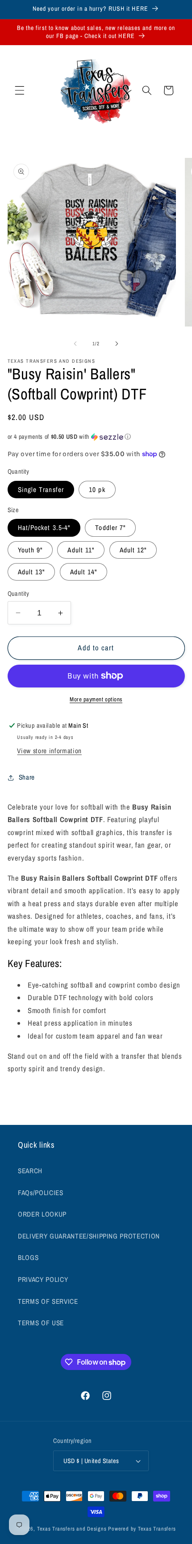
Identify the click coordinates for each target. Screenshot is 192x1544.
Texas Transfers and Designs (72, 1528)
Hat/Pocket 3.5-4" (44, 527)
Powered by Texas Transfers (141, 1528)
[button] (19, 90)
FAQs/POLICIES (40, 1192)
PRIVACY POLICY (43, 1279)
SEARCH (30, 1170)
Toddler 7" (110, 527)
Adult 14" (83, 572)
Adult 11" (80, 550)
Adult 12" (133, 550)
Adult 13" (31, 572)
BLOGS (28, 1257)
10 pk (97, 489)
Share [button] (27, 777)
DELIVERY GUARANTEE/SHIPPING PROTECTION (89, 1236)
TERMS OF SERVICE (48, 1301)
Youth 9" (30, 550)
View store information (49, 750)
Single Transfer (41, 489)
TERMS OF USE (41, 1323)
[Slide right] (116, 343)
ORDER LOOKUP (42, 1214)
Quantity (18, 593)
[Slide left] (75, 343)
